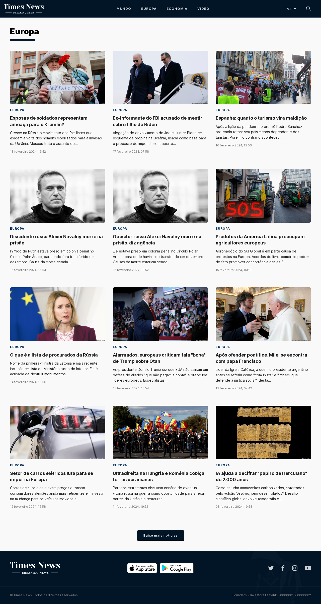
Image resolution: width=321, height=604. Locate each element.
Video (203, 9)
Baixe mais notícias (160, 535)
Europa (148, 9)
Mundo (124, 9)
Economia (177, 9)
